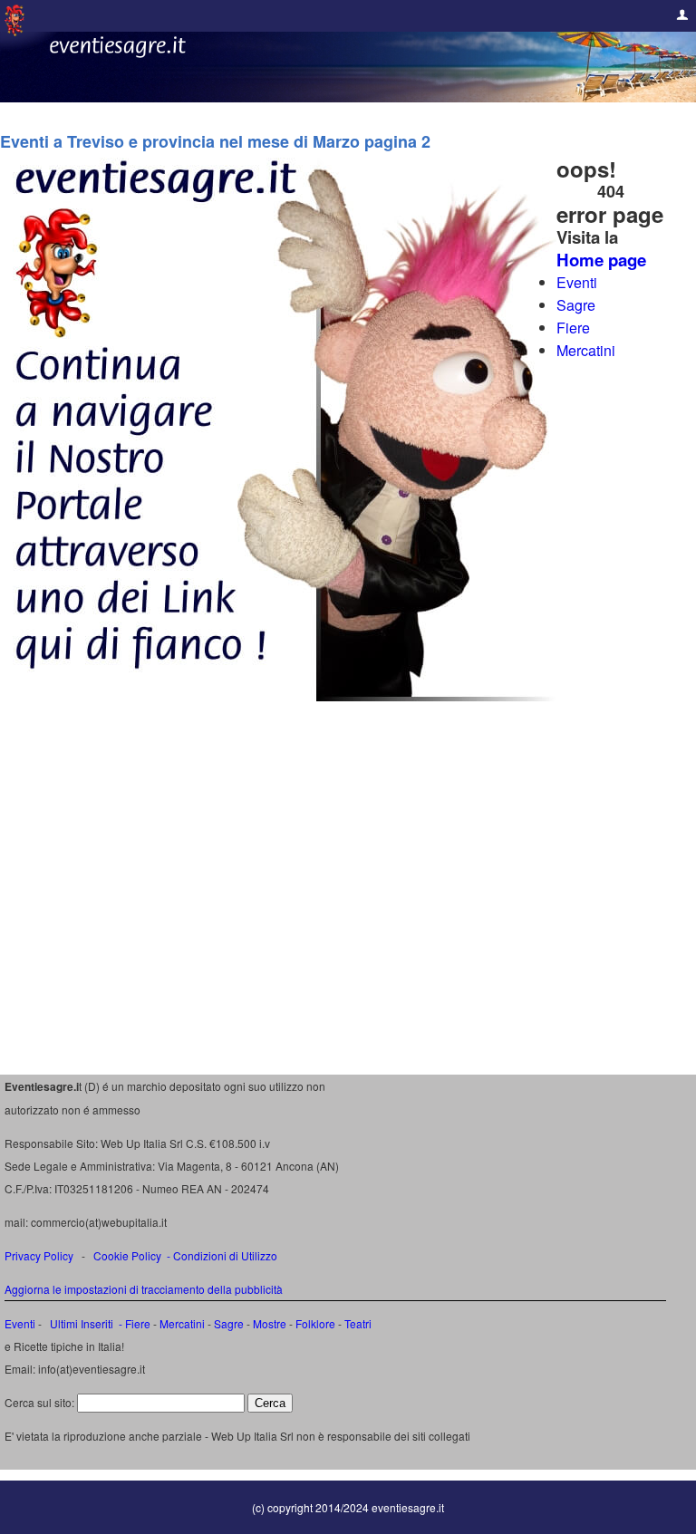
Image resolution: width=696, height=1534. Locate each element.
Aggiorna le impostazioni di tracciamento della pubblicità (144, 1289)
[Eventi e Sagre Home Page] (14, 31)
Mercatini (585, 350)
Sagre (575, 304)
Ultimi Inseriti (80, 1323)
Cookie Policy (127, 1255)
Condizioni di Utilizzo (225, 1255)
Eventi (576, 282)
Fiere (573, 327)
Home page (601, 259)
